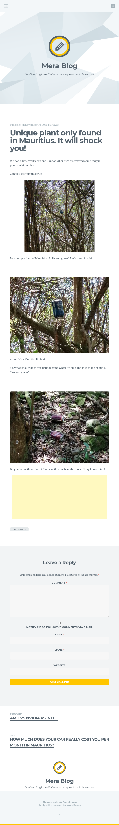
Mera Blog (59, 66)
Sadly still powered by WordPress (59, 805)
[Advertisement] (59, 497)
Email (59, 649)
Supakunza (70, 802)
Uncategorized (19, 529)
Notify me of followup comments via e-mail (59, 627)
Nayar (55, 124)
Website (59, 665)
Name (59, 634)
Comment (59, 582)
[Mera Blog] (59, 46)
